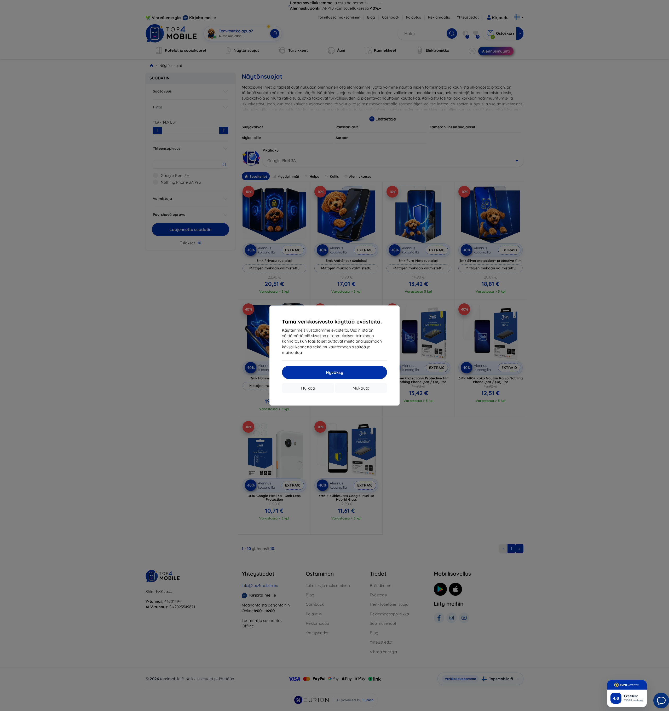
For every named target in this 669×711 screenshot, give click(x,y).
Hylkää (308, 388)
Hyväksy (334, 372)
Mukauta (361, 388)
